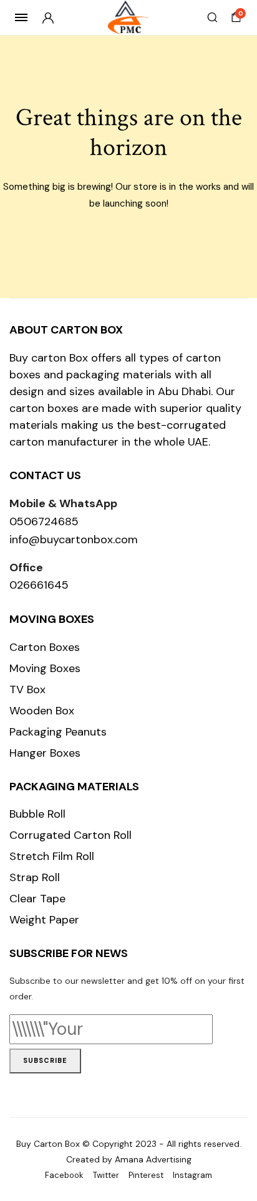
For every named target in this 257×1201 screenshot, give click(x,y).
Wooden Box (41, 710)
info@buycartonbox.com (73, 539)
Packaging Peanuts (58, 731)
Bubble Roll (37, 813)
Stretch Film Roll (51, 856)
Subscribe (45, 1060)
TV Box (27, 689)
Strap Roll (34, 877)
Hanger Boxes (44, 752)
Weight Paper (44, 919)
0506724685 (44, 521)
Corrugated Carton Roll (70, 835)
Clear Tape (37, 898)
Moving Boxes (44, 668)
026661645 (39, 584)
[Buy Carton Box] (128, 18)
